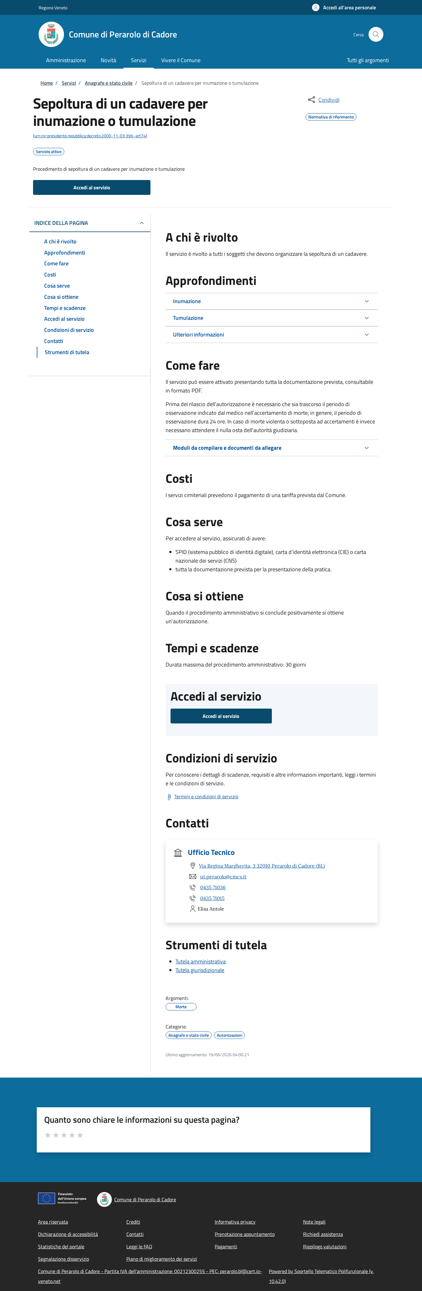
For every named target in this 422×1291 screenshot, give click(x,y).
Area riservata (53, 1221)
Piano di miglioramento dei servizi (161, 1259)
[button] (344, 7)
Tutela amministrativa (200, 961)
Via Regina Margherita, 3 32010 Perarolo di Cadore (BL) (262, 866)
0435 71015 (212, 898)
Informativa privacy (235, 1221)
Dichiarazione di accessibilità (68, 1234)
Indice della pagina (61, 223)
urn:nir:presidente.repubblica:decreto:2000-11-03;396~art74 (90, 135)
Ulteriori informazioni (198, 334)
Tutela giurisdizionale (199, 970)
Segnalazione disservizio (63, 1259)
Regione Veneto (53, 7)
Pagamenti (226, 1246)
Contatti (135, 1234)
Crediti (133, 1221)
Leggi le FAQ (139, 1246)
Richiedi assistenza (323, 1234)
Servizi (69, 83)
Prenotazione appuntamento (245, 1234)
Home (46, 83)
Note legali (314, 1221)
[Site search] (376, 34)
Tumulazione (188, 318)
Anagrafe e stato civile (109, 83)
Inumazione (187, 301)
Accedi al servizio (92, 187)
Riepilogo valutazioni (325, 1246)
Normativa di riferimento (331, 116)
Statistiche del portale (61, 1246)
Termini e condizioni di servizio (206, 796)
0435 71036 (213, 887)
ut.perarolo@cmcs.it (223, 876)
